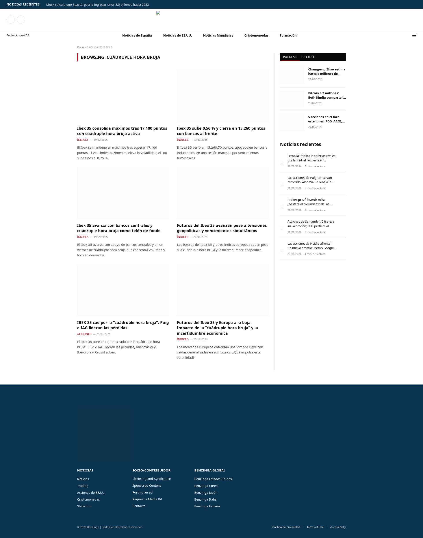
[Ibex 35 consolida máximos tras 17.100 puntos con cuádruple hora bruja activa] (123, 96)
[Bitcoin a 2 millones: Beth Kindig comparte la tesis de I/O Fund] (292, 99)
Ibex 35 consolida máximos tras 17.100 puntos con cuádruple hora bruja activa (122, 131)
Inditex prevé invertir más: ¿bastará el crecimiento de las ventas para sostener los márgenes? (308, 206)
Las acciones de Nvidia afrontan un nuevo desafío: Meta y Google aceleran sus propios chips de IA (311, 247)
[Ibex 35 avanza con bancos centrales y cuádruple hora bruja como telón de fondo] (123, 193)
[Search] (409, 36)
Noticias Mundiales (218, 35)
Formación (288, 35)
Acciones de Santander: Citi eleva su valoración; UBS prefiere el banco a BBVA (311, 225)
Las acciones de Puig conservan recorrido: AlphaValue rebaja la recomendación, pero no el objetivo (310, 184)
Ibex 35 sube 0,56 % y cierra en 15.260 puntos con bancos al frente (221, 131)
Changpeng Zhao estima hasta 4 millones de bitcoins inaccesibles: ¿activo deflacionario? (326, 71)
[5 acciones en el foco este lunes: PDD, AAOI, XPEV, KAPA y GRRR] (292, 122)
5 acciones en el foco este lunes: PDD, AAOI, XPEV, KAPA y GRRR (325, 119)
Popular (290, 57)
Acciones (84, 334)
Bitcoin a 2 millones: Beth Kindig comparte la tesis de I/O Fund (326, 95)
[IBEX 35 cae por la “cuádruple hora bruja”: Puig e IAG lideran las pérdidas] (123, 290)
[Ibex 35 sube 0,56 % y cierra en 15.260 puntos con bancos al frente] (223, 96)
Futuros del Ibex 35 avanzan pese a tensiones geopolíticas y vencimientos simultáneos (222, 228)
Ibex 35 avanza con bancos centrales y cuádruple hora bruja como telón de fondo (119, 228)
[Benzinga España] (211, 19)
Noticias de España (137, 35)
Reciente (309, 57)
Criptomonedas (256, 35)
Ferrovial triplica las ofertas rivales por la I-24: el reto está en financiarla (312, 160)
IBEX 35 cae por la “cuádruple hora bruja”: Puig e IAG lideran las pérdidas (123, 325)
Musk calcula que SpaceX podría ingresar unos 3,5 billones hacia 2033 (97, 5)
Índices (83, 140)
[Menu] (414, 36)
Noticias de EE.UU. (177, 35)
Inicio (80, 47)
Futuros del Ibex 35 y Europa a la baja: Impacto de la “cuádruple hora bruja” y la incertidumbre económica (217, 328)
